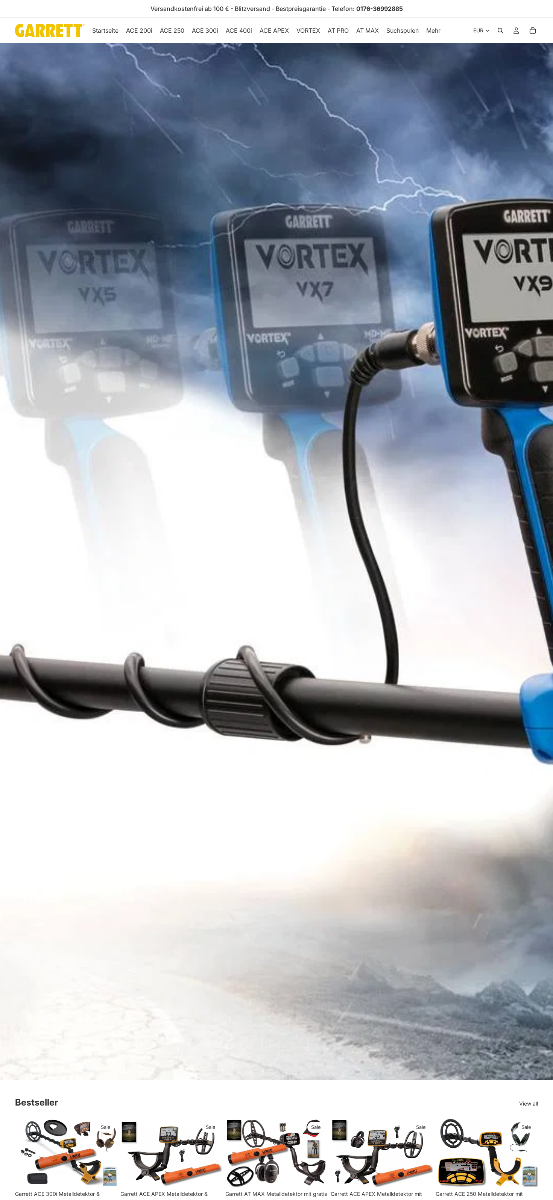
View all (528, 1103)
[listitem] (433, 30)
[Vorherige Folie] (26, 1153)
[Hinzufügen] (105, 1175)
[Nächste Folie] (106, 1153)
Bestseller (36, 1042)
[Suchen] (500, 30)
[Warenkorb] (532, 30)
